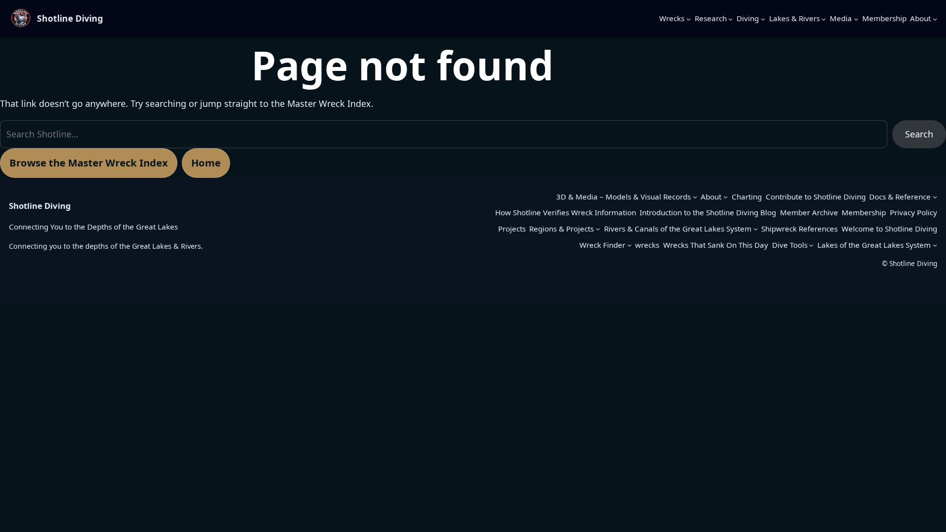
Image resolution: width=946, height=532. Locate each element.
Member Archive (809, 212)
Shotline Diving (70, 18)
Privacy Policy (913, 212)
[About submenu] (935, 18)
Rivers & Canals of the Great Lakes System (677, 228)
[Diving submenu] (763, 18)
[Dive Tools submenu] (811, 245)
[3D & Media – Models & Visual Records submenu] (695, 197)
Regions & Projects (561, 228)
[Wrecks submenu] (688, 18)
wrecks (647, 245)
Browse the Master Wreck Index (88, 162)
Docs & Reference (900, 196)
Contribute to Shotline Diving (816, 196)
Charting (747, 196)
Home (206, 162)
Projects (512, 228)
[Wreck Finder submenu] (629, 245)
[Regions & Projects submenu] (598, 229)
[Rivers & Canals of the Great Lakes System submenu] (755, 229)
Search (919, 134)
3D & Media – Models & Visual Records (623, 196)
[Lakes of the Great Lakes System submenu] (935, 245)
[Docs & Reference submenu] (935, 197)
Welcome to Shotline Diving (889, 228)
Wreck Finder (602, 245)
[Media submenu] (856, 18)
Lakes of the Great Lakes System (874, 245)
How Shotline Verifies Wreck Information (565, 212)
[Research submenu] (730, 18)
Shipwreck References (799, 228)
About (711, 196)
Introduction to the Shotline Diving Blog (708, 212)
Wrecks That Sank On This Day (715, 245)
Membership (864, 212)
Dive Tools (790, 245)
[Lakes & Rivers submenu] (823, 18)
